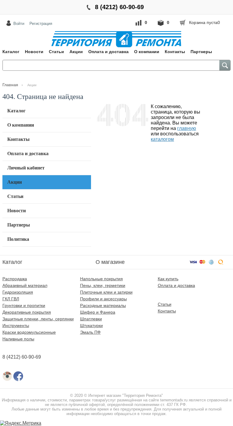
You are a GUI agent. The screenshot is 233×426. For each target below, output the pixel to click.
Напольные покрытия (101, 278)
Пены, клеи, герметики (102, 285)
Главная (10, 85)
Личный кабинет (26, 167)
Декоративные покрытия (26, 312)
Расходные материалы (103, 305)
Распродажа (14, 278)
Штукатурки (91, 325)
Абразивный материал (24, 285)
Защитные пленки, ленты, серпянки (38, 318)
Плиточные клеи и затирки (106, 292)
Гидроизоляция (17, 292)
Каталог (10, 51)
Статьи (56, 51)
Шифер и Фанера (97, 312)
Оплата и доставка (108, 51)
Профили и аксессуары (103, 298)
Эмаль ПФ (90, 332)
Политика (18, 239)
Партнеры (201, 51)
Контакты (175, 51)
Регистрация (40, 23)
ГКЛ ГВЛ (10, 298)
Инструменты (15, 325)
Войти (18, 23)
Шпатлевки (91, 318)
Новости (34, 51)
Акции (76, 51)
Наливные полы (18, 338)
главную (186, 128)
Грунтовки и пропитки (23, 305)
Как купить (168, 278)
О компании (146, 51)
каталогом (162, 139)
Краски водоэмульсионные (29, 332)
